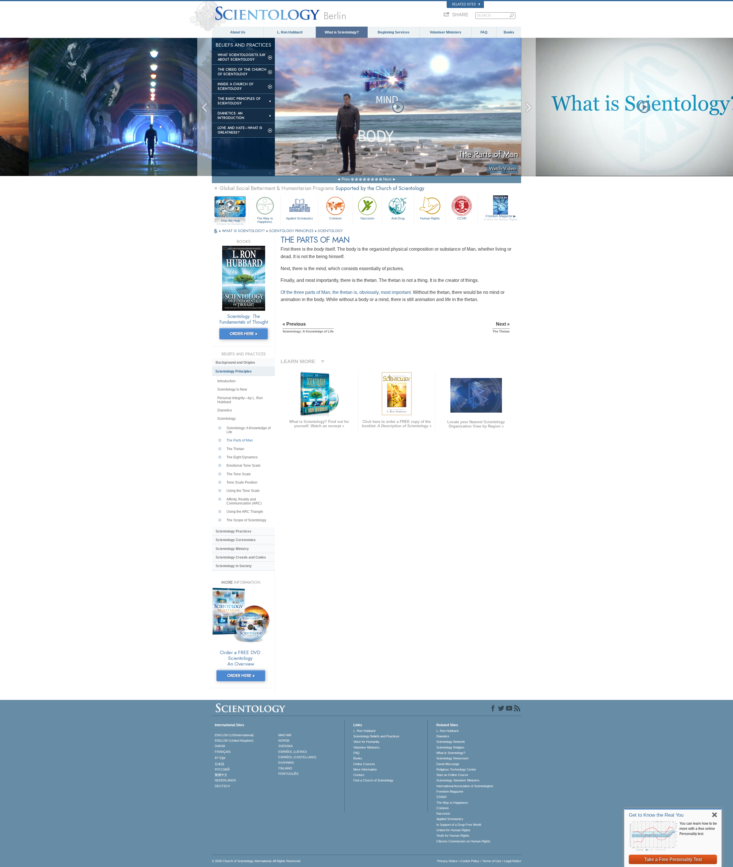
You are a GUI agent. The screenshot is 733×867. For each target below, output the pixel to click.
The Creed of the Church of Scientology (242, 72)
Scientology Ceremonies (236, 540)
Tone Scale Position (241, 482)
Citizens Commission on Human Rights (463, 841)
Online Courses (364, 764)
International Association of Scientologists (464, 786)
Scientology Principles (233, 371)
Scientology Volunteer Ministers (458, 780)
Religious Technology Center (456, 769)
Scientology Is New (232, 389)
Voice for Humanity (366, 741)
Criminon (335, 218)
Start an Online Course (452, 775)
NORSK (283, 740)
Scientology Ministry (232, 549)
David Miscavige (447, 764)
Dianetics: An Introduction (231, 115)
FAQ (483, 32)
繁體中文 (221, 775)
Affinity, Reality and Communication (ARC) (244, 501)
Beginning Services (393, 32)
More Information (365, 769)
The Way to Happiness (265, 220)
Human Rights (430, 218)
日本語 (219, 764)
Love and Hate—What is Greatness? (240, 130)
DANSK (220, 746)
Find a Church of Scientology (373, 780)
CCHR (461, 218)
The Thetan (235, 449)
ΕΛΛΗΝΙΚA (286, 762)
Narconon (367, 218)
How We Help (230, 221)
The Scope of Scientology (246, 520)
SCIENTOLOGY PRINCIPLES (292, 230)
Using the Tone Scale (243, 491)
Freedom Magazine (500, 217)
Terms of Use (491, 861)
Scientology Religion (450, 747)
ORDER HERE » (243, 333)
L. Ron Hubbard (289, 32)
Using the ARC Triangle (244, 512)
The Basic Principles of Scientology (239, 101)
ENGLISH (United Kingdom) (234, 740)
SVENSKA (285, 746)
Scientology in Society (234, 566)
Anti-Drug (398, 218)
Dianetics (224, 410)
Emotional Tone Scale (243, 466)
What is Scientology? (342, 32)
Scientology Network (450, 741)
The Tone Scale (238, 474)
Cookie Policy (469, 861)
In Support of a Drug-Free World (458, 824)
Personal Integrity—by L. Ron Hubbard (240, 400)
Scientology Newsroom (452, 758)
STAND (441, 797)
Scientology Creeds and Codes (241, 557)
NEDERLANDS (225, 780)
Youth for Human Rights (452, 835)
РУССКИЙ (222, 769)
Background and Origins (235, 363)
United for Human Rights (453, 830)
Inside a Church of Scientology (235, 86)
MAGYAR (284, 735)
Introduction (226, 381)
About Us (237, 32)
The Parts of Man (239, 440)
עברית (220, 757)
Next (387, 179)
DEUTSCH (222, 786)
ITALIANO (285, 768)
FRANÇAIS (222, 751)
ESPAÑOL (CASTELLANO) (297, 757)
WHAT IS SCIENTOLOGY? (244, 230)
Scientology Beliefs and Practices (376, 736)
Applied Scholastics (299, 218)
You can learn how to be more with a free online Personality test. (698, 829)
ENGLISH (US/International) (234, 735)
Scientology (226, 419)
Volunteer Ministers (445, 32)
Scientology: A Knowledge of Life (248, 430)
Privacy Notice (447, 861)
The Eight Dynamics (242, 457)
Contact (358, 775)
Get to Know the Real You (656, 815)
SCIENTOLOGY (330, 230)
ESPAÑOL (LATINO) (292, 751)
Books (509, 32)
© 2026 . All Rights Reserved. (256, 861)
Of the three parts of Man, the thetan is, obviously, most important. (346, 292)
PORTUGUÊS (288, 773)
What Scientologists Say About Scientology (241, 57)
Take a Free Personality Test (673, 859)
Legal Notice (512, 861)
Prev (346, 179)
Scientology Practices (233, 531)
